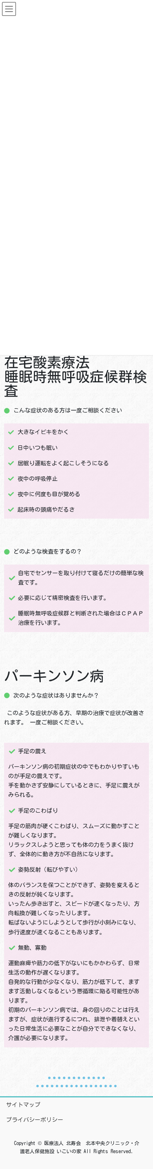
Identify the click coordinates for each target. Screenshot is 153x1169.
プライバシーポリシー (34, 1120)
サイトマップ (23, 1105)
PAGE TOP (140, 1127)
